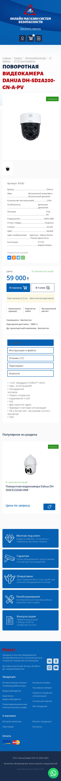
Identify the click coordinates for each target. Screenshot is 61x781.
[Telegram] (18, 258)
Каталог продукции (42, 721)
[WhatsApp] (23, 258)
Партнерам (8, 726)
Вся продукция (40, 706)
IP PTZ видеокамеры (45, 243)
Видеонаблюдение (11, 690)
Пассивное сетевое (42, 687)
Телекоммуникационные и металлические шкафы (14, 706)
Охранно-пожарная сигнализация (42, 694)
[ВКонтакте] (9, 258)
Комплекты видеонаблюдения (11, 697)
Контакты (37, 726)
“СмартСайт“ (38, 769)
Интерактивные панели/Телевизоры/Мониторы (14, 684)
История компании (11, 721)
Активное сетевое (41, 682)
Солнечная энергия (42, 701)
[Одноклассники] (14, 258)
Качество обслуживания (16, 763)
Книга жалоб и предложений (43, 763)
